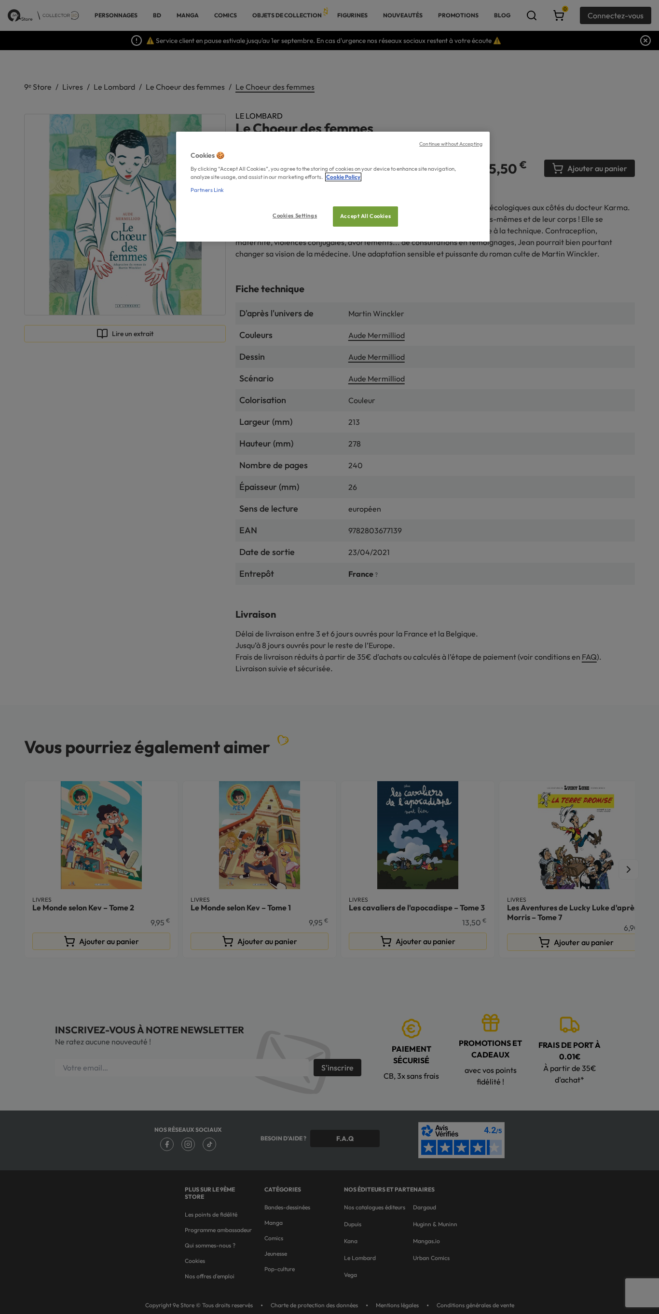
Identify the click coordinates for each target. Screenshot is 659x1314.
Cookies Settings (295, 215)
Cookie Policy (343, 177)
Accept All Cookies (365, 216)
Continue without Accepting (450, 143)
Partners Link (207, 190)
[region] (333, 187)
